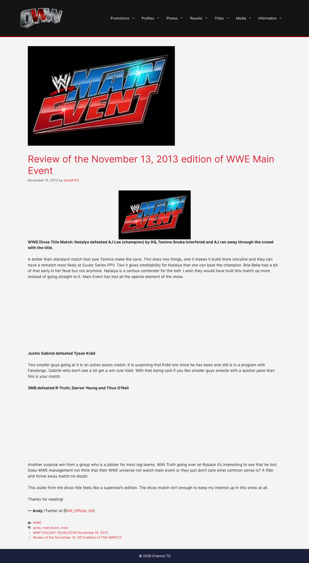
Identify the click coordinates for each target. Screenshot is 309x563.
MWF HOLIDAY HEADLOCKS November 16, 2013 (70, 532)
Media (241, 18)
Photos (172, 18)
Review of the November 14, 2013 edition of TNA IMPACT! (77, 537)
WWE (37, 523)
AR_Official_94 (80, 510)
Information (267, 18)
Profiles (148, 18)
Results (196, 18)
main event (51, 528)
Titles (219, 18)
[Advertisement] (154, 317)
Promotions (120, 18)
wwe (64, 528)
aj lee (37, 528)
